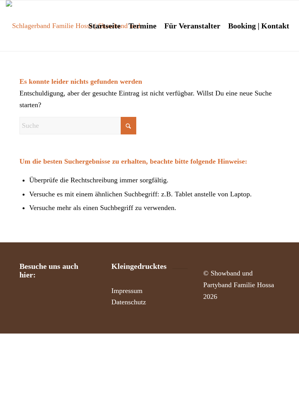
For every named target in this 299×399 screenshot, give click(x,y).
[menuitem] (104, 25)
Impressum (126, 291)
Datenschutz (128, 302)
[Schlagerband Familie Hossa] (82, 25)
